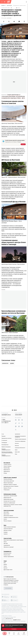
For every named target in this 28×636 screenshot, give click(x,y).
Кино (5, 525)
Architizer (9, 18)
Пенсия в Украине (7, 520)
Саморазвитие (7, 545)
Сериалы (5, 534)
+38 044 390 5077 (18, 414)
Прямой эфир (7, 467)
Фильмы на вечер (7, 530)
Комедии (5, 532)
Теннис (5, 566)
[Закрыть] (25, 625)
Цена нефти (6, 512)
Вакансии (17, 445)
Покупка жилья (7, 554)
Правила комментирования (20, 439)
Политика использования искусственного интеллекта (7, 452)
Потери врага (7, 489)
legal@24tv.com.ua (16, 619)
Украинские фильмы (8, 528)
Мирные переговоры (8, 482)
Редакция (3, 436)
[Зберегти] (24, 21)
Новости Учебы (7, 538)
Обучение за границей (8, 547)
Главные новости (7, 464)
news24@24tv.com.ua (6, 414)
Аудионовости (7, 471)
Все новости (7, 462)
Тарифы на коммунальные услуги (11, 517)
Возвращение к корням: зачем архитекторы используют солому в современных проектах (20, 5)
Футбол (5, 564)
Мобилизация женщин (8, 499)
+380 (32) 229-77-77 (9, 618)
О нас (3, 434)
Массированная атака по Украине (11, 486)
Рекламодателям (5, 444)
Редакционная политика (6, 438)
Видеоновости (7, 469)
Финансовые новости (8, 515)
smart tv (5, 600)
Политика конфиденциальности (6, 449)
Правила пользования (6, 446)
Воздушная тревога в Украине (10, 484)
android (5, 597)
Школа (5, 541)
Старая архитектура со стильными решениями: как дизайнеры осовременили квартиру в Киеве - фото (13, 96)
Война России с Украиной (10, 477)
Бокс (5, 562)
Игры (16, 454)
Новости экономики (9, 510)
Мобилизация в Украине (10, 494)
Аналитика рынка (7, 553)
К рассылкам (8, 588)
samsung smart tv (14, 600)
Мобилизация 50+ (7, 497)
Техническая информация (20, 441)
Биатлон (5, 567)
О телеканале (4, 440)
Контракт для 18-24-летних (9, 501)
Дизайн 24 (3, 5)
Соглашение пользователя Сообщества (20, 436)
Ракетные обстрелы (8, 479)
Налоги (5, 519)
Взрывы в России (7, 488)
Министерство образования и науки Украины (13, 540)
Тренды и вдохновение (9, 556)
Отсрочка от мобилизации (9, 502)
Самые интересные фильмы (10, 526)
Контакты (17, 443)
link (15, 420)
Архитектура (9, 5)
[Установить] (14, 627)
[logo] (8, 2)
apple (14, 597)
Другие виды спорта (8, 569)
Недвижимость (7, 551)
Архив (16, 449)
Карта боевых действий (9, 481)
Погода (5, 473)
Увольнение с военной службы (10, 495)
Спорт (5, 561)
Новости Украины (7, 466)
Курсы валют (6, 513)
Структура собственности (20, 447)
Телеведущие (4, 442)
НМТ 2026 (6, 543)
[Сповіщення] (26, 2)
